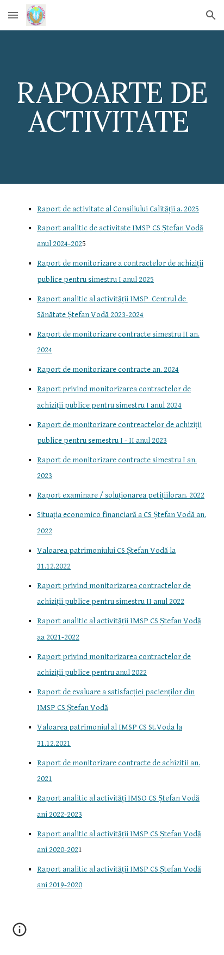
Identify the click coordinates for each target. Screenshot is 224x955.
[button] (13, 15)
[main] (112, 107)
